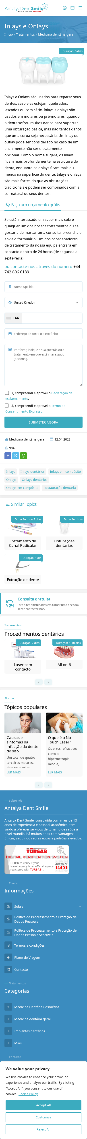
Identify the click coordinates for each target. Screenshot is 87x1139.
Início (8, 34)
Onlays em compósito (22, 487)
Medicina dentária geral (56, 34)
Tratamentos (25, 34)
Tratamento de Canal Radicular (23, 543)
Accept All (43, 1105)
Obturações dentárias (64, 543)
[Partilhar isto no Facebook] (7, 455)
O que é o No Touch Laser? (59, 740)
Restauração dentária (60, 487)
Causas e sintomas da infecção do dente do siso (22, 744)
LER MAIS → (16, 772)
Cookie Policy (28, 1094)
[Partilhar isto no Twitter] (15, 455)
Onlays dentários (34, 479)
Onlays (11, 479)
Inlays (10, 471)
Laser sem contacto (23, 667)
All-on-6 (64, 664)
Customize (43, 1117)
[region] (43, 1100)
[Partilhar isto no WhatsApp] (23, 455)
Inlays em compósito (65, 471)
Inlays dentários (33, 471)
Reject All (43, 1129)
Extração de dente (23, 579)
